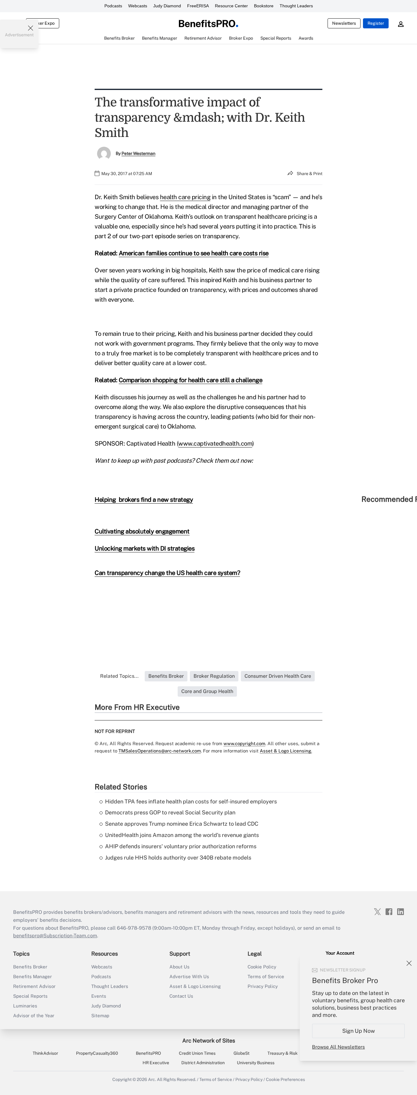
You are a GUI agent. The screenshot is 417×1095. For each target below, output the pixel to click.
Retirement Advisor (34, 986)
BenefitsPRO (148, 1053)
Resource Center (231, 5)
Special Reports (30, 996)
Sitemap (100, 1015)
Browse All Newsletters (338, 1047)
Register (376, 23)
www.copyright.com (244, 743)
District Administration (203, 1062)
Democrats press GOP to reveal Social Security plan (170, 812)
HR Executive (156, 1062)
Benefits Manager (32, 976)
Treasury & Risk (282, 1053)
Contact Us (181, 996)
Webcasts (137, 5)
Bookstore (264, 5)
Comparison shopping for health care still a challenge (191, 380)
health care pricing (185, 197)
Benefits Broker (30, 966)
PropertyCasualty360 (97, 1053)
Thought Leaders (296, 5)
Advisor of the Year (33, 1015)
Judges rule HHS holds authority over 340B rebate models (178, 857)
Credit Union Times (197, 1053)
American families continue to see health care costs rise (194, 253)
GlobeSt (241, 1053)
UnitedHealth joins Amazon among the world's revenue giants (182, 835)
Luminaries (25, 1005)
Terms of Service (266, 976)
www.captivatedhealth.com (215, 443)
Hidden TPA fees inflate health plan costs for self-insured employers (191, 801)
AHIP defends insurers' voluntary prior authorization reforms (180, 846)
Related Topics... (119, 676)
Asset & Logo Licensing (195, 986)
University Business (255, 1062)
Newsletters (344, 23)
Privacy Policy (263, 986)
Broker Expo (43, 23)
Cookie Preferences (285, 1079)
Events (98, 996)
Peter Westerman (138, 153)
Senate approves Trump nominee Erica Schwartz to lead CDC (181, 823)
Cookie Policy (262, 966)
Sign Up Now (358, 1031)
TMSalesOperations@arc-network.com (159, 750)
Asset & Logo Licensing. (286, 750)
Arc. (152, 1079)
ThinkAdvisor (45, 1053)
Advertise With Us (189, 976)
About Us (179, 966)
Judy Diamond (167, 5)
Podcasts (113, 5)
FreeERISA (198, 5)
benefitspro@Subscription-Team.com (55, 936)
